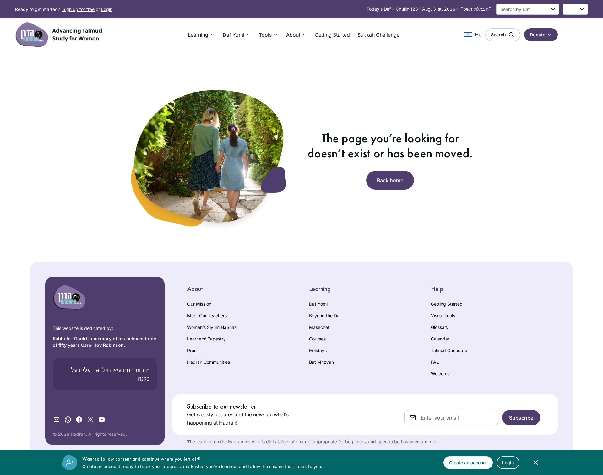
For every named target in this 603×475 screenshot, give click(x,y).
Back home (390, 180)
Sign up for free (78, 9)
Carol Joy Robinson (102, 345)
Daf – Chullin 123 (392, 9)
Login (106, 9)
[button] (201, 35)
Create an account (468, 462)
